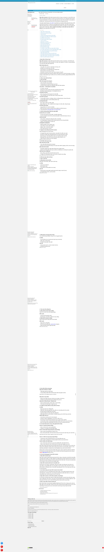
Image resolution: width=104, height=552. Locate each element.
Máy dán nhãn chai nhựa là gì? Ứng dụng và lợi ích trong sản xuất (48, 493)
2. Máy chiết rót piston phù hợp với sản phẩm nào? (48, 53)
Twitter (43, 487)
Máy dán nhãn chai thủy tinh (44, 492)
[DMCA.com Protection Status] (30, 547)
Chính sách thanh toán (31, 524)
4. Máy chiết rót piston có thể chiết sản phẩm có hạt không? (49, 55)
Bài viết (32, 10)
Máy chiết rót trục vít (30, 431)
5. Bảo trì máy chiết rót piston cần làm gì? (47, 56)
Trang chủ (57, 3)
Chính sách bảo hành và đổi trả (32, 526)
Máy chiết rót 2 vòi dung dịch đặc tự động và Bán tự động (34, 18)
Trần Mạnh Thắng (41, 13)
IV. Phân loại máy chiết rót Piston (46, 39)
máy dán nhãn (53, 324)
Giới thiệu (61, 3)
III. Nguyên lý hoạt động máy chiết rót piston (48, 36)
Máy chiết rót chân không (43, 491)
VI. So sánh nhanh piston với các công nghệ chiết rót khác (50, 49)
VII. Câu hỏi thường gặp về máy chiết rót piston (48, 50)
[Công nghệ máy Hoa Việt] (31, 2)
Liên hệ (65, 7)
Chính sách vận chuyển (31, 525)
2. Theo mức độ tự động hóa (44, 43)
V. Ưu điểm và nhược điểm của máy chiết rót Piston (49, 48)
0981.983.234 (32, 505)
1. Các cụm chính (43, 34)
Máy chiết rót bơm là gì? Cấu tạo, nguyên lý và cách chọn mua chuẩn (51, 434)
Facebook (41, 487)
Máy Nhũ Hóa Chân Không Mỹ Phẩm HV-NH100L (34, 25)
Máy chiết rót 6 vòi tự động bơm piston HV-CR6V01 (48, 394)
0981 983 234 (45, 452)
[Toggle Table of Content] (60, 30)
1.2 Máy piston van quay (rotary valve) (45, 42)
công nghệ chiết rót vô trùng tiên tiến (53, 109)
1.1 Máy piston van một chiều (44, 41)
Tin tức (72, 3)
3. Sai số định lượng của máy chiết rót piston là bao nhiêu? (49, 54)
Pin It (46, 487)
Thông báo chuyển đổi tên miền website (45, 490)
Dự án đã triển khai (67, 3)
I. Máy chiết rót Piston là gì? (45, 31)
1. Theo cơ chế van (43, 40)
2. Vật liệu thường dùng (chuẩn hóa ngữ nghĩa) (47, 35)
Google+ (45, 487)
